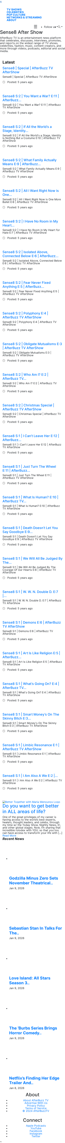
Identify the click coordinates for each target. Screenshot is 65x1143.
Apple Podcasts (36, 1125)
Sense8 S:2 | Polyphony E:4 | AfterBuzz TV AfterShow (25, 315)
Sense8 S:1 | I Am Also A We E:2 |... (30, 776)
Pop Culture (16, 14)
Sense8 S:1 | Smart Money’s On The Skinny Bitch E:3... (30, 716)
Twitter (36, 1136)
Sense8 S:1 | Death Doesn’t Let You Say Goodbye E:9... (30, 530)
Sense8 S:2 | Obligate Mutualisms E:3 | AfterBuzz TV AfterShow (32, 346)
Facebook (36, 1131)
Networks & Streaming (24, 17)
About (11, 20)
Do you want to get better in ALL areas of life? (30, 808)
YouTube (35, 1128)
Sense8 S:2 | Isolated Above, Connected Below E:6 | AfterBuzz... (30, 254)
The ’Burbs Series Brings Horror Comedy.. (33, 1030)
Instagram (36, 1133)
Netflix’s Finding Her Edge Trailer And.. (34, 1080)
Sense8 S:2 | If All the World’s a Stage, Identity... (27, 129)
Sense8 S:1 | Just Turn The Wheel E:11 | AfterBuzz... (29, 469)
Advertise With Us (35, 1103)
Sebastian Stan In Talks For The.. (35, 930)
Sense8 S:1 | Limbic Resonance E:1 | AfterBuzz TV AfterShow (30, 747)
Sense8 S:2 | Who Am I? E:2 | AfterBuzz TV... (25, 377)
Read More (9, 835)
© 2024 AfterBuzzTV (35, 1111)
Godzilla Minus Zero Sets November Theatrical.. (33, 880)
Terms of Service (35, 1108)
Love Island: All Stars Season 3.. (29, 980)
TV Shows (14, 9)
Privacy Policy (36, 1105)
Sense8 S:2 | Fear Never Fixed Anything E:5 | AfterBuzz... (26, 285)
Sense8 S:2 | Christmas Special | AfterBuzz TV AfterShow (28, 407)
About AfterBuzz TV (35, 1100)
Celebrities (15, 12)
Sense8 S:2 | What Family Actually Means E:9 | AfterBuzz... (29, 162)
